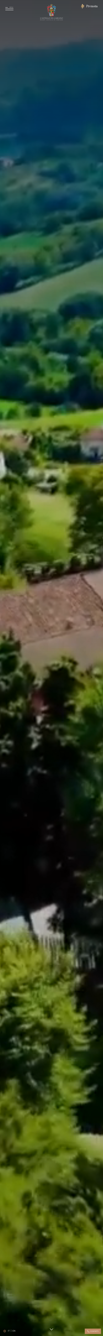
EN (13, 1330)
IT (9, 1330)
